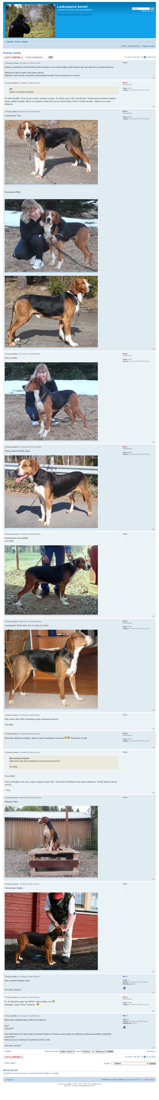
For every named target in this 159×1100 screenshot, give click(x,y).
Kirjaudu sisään (148, 46)
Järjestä (78, 1051)
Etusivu (10, 42)
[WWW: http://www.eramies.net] (124, 988)
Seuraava (150, 1051)
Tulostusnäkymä (147, 41)
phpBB (68, 1084)
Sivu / (136, 57)
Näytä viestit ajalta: (52, 1051)
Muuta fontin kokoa (152, 41)
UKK (125, 46)
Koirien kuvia (12, 53)
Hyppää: (107, 1063)
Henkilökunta (106, 1079)
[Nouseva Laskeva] (104, 1051)
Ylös (153, 78)
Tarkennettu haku (147, 11)
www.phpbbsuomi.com (87, 1086)
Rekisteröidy (134, 46)
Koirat (17, 42)
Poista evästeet (118, 1079)
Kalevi (15, 83)
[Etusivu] (30, 20)
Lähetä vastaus (9, 56)
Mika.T (15, 976)
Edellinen (8, 1051)
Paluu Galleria (10, 1063)
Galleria (25, 42)
